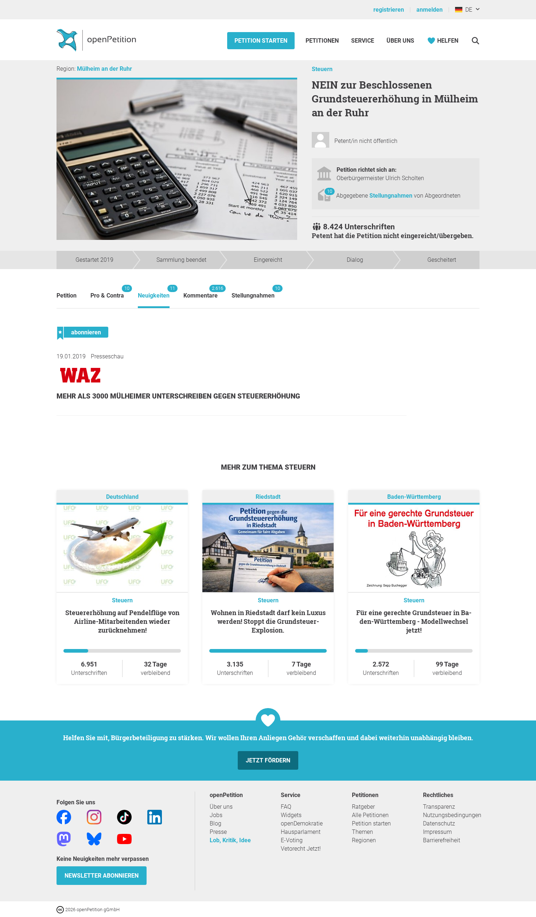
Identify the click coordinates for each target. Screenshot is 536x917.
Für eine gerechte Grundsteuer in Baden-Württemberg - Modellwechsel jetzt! (413, 621)
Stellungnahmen (391, 195)
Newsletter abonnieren (102, 875)
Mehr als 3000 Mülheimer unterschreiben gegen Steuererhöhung (178, 396)
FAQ (286, 806)
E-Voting (292, 840)
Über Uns (400, 40)
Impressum (437, 831)
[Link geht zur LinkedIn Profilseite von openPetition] (154, 816)
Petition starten (260, 40)
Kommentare (200, 292)
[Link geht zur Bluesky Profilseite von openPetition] (94, 838)
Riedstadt (268, 496)
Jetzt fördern (268, 760)
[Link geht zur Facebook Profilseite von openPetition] (64, 816)
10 (329, 191)
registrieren (388, 9)
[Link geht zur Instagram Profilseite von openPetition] (94, 816)
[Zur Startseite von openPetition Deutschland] (97, 40)
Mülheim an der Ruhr (104, 68)
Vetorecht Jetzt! (301, 848)
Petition (67, 295)
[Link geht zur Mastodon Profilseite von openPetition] (64, 838)
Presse (218, 831)
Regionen (364, 840)
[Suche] (475, 40)
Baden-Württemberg (414, 496)
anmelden (429, 9)
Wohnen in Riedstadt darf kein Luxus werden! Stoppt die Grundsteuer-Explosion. (268, 621)
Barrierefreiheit (441, 840)
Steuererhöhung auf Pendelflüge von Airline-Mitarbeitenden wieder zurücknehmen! (122, 621)
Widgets (291, 815)
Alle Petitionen (370, 815)
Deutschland (122, 496)
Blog (215, 823)
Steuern (322, 69)
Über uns (221, 806)
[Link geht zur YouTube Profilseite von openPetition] (124, 838)
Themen (362, 831)
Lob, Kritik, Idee (230, 840)
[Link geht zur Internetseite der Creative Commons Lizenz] (61, 909)
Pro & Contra (107, 292)
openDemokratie (302, 823)
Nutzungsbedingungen (452, 815)
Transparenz (439, 806)
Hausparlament (301, 831)
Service (362, 40)
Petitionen (323, 40)
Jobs (216, 815)
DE (467, 9)
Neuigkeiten (154, 292)
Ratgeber (363, 806)
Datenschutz (439, 823)
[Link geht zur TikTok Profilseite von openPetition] (124, 816)
